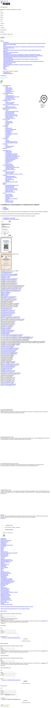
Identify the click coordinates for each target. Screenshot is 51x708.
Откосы (29, 56)
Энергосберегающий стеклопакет (10, 55)
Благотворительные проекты (39, 43)
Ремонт (7, 124)
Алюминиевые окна (9, 95)
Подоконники (24, 56)
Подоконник (3, 585)
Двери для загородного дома (11, 115)
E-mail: (1, 675)
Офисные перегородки (36, 50)
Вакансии (5, 51)
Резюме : (2, 694)
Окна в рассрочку (16, 46)
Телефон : (2, 631)
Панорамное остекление (18, 64)
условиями (43, 620)
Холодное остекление (16, 59)
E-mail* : (2, 632)
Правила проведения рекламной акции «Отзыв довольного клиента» (15, 608)
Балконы (5, 170)
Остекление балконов (8, 57)
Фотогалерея (6, 44)
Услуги (4, 45)
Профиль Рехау (6, 54)
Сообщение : (3, 698)
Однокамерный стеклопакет (22, 54)
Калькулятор (3, 75)
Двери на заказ (6, 109)
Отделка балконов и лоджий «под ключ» (29, 59)
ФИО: (1, 672)
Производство (24, 43)
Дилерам (5, 50)
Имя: (1, 616)
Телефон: (2, 617)
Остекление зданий (7, 63)
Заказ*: (1, 678)
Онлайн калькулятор (9, 91)
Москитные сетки (17, 56)
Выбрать (2, 37)
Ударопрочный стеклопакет (24, 55)
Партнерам (5, 138)
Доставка (7, 123)
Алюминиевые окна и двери (9, 62)
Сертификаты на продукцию (9, 217)
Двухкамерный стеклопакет (34, 54)
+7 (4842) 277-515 (6, 72)
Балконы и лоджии (7, 100)
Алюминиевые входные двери (11, 111)
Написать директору (4, 571)
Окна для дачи (28, 61)
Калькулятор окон (4, 574)
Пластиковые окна (7, 53)
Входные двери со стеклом (11, 114)
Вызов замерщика (9, 122)
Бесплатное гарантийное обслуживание (8, 552)
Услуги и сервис (6, 119)
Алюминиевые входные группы (12, 96)
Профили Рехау (8, 87)
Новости (14, 44)
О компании (6, 42)
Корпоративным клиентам (13, 50)
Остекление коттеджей (8, 60)
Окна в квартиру (9, 88)
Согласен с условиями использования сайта (11, 637)
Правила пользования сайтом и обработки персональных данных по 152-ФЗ (16, 606)
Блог (4, 67)
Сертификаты (30, 43)
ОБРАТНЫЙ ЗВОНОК (8, 73)
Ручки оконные (34, 56)
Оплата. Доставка (4, 567)
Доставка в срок (10, 47)
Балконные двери (9, 116)
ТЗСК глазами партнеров (15, 43)
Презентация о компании (5, 573)
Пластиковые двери (35, 61)
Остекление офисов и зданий (25, 50)
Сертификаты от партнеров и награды (11, 219)
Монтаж (10, 46)
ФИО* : (2, 630)
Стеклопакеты (13, 54)
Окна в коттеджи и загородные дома (10, 104)
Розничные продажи (7, 52)
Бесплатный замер (36, 46)
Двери (4, 184)
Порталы (42, 61)
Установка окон (8, 121)
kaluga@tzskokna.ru (9, 529)
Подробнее (2, 518)
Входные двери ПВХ (9, 112)
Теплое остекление (7, 59)
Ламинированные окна (8, 56)
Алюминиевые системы (8, 93)
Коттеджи (5, 175)
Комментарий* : (3, 636)
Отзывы (10, 44)
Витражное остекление (10, 98)
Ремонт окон (6, 46)
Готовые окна (6, 65)
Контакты (5, 148)
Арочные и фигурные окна (19, 61)
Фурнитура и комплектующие (36, 55)
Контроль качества (9, 201)
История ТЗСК (6, 43)
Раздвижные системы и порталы (10, 107)
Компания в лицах (9, 130)
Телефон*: (2, 673)
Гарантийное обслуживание (26, 46)
